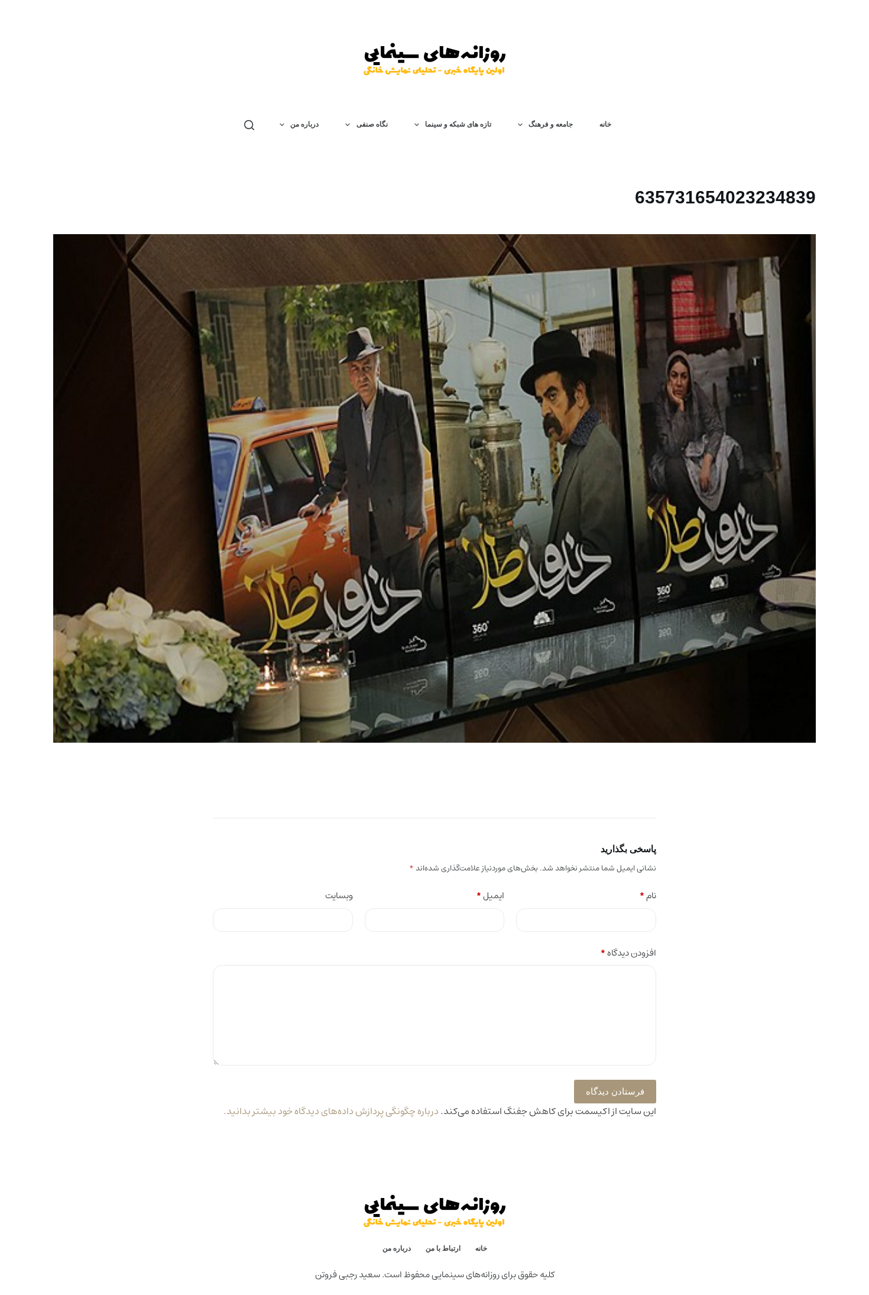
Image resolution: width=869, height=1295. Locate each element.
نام (648, 896)
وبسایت (339, 896)
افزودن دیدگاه (628, 953)
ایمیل (490, 896)
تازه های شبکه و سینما (458, 124)
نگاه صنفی (372, 124)
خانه (605, 124)
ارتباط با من (443, 1248)
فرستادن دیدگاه (615, 1091)
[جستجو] (249, 125)
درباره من (304, 124)
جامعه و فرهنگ (550, 124)
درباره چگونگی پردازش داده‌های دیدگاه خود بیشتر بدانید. (331, 1111)
